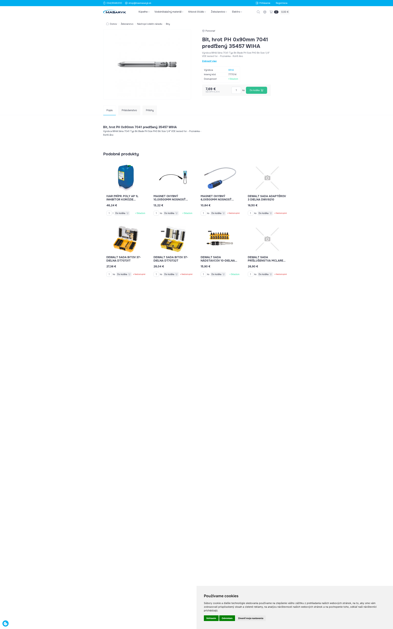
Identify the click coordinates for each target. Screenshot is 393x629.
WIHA (231, 70)
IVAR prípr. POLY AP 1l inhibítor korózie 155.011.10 (122, 199)
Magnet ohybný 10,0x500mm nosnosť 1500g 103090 (170, 199)
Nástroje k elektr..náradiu (149, 24)
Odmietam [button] (227, 618)
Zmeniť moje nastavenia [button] (250, 618)
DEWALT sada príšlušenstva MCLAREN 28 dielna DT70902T (266, 261)
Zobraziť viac (209, 61)
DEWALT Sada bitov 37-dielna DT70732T (171, 259)
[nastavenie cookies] (5, 623)
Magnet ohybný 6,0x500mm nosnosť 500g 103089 (216, 199)
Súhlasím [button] (211, 618)
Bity (168, 24)
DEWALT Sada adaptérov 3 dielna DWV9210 (267, 197)
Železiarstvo (127, 24)
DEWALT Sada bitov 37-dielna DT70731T (123, 259)
